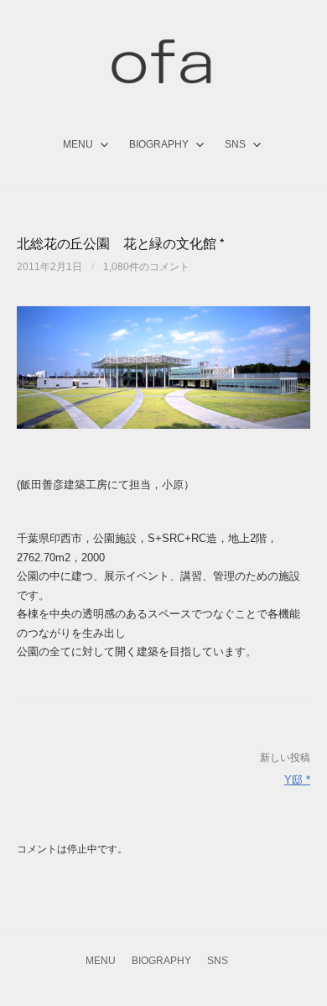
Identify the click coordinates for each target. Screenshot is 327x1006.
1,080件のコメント (146, 267)
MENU (78, 144)
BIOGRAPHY (159, 144)
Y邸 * (297, 780)
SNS (235, 144)
